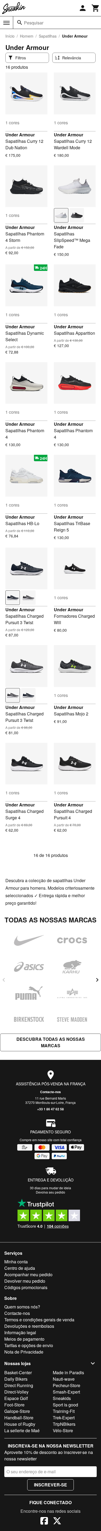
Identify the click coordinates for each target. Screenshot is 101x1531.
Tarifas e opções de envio (28, 1345)
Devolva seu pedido (50, 1192)
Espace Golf (16, 1398)
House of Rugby (19, 1424)
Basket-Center (18, 1372)
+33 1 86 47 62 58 (50, 1109)
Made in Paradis (68, 1372)
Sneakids (62, 1398)
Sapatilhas (48, 36)
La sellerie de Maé (22, 1430)
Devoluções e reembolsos (29, 1326)
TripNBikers (64, 1424)
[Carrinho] (95, 8)
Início (10, 36)
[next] (97, 980)
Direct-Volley (16, 1392)
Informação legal (20, 1332)
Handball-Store (18, 1417)
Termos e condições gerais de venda (39, 1320)
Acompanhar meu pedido (28, 1274)
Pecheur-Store (66, 1385)
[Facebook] (44, 1522)
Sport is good (65, 1405)
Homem (26, 36)
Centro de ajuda (19, 1268)
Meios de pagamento (24, 1339)
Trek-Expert (64, 1417)
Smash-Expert (66, 1392)
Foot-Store (14, 1405)
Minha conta (16, 1262)
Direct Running (18, 1385)
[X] (57, 1522)
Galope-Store (17, 1411)
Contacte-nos (50, 1092)
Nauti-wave (64, 1379)
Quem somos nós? (22, 1307)
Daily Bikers (15, 1379)
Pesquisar (33, 23)
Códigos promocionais (25, 1287)
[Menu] (6, 22)
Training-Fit (64, 1411)
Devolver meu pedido (24, 1281)
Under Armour (20, 135)
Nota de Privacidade (23, 1352)
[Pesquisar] (19, 22)
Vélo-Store (63, 1430)
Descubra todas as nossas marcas (50, 1042)
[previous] (4, 980)
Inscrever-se (50, 1485)
